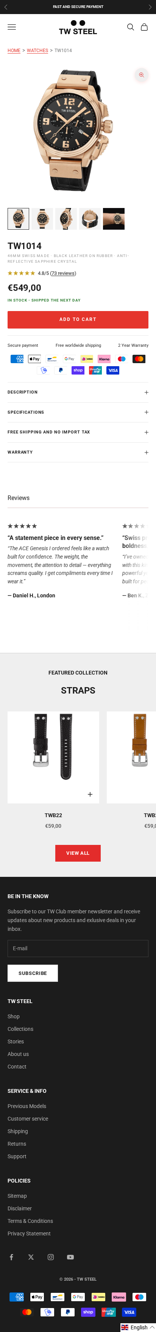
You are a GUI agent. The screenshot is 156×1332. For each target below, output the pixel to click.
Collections (20, 1029)
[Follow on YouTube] (70, 1257)
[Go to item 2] (42, 219)
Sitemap (17, 1196)
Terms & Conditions (30, 1221)
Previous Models (27, 1106)
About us (18, 1054)
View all (78, 853)
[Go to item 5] (114, 219)
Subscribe (33, 973)
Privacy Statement (29, 1233)
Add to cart (77, 319)
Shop (14, 1016)
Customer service (28, 1119)
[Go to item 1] (18, 219)
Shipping (18, 1131)
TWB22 (53, 815)
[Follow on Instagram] (51, 1257)
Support (17, 1156)
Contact (17, 1067)
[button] (138, 1327)
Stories (16, 1041)
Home (14, 50)
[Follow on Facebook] (11, 1257)
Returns (17, 1144)
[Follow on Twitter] (31, 1257)
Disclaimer (20, 1208)
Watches (37, 50)
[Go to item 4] (90, 219)
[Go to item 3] (66, 219)
